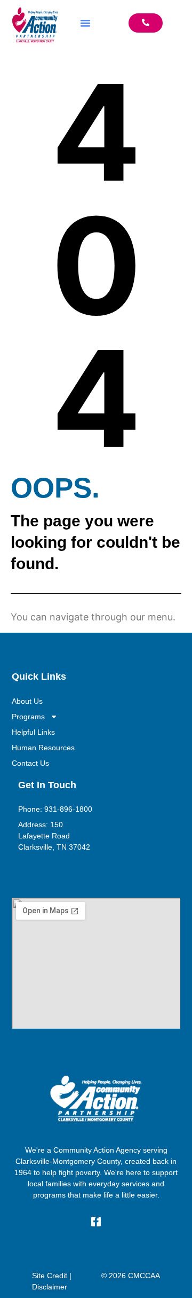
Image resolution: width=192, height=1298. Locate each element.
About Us (27, 701)
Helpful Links (33, 732)
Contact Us (30, 763)
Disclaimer (49, 1287)
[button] (85, 23)
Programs (28, 716)
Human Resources (43, 747)
